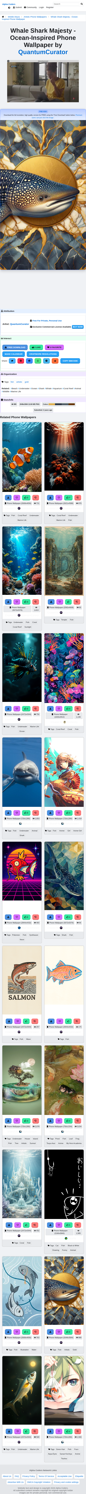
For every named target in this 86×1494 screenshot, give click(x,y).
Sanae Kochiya (66, 1454)
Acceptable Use (65, 1476)
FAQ (17, 1476)
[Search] (82, 4)
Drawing (55, 1250)
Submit (18, 7)
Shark (41, 388)
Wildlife (6, 391)
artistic (19, 382)
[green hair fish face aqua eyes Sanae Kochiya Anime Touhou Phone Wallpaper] (64, 1425)
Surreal (33, 1143)
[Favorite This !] (59, 1225)
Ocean (34, 388)
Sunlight (28, 627)
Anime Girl (77, 831)
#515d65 (65, 404)
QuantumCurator (43, 52)
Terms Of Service (46, 1476)
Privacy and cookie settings (66, 1482)
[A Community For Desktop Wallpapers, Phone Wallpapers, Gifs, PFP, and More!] (3, 17)
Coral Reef (68, 388)
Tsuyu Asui (51, 1143)
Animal (77, 388)
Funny (64, 1250)
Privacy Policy (28, 1476)
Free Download (16, 347)
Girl (69, 831)
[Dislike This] (77, 1225)
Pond (57, 1139)
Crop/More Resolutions (43, 354)
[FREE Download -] (50, 1225)
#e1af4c (52, 404)
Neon (22, 940)
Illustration (24, 1350)
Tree (16, 1143)
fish (12, 382)
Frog (77, 1139)
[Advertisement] (43, 288)
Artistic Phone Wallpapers (35, 17)
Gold (75, 1350)
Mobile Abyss (14, 17)
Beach (14, 388)
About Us (7, 1476)
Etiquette (79, 1476)
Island (35, 1139)
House (27, 1139)
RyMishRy (72, 722)
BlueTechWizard (30, 927)
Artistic (24, 1143)
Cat (57, 1246)
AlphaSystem (30, 823)
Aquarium (57, 388)
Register (50, 7)
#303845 (58, 404)
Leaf (71, 1139)
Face (76, 1449)
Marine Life (15, 391)
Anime (61, 831)
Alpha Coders (8, 4)
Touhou (64, 1459)
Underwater (24, 388)
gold (27, 382)
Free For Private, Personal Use (47, 321)
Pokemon (16, 935)
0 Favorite (55, 347)
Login (41, 7)
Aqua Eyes (52, 1454)
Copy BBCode (70, 361)
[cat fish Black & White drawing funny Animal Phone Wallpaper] (64, 1218)
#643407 (72, 404)
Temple (64, 620)
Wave (28, 1039)
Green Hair (60, 1449)
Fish (13, 515)
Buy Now (78, 327)
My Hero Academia (74, 1143)
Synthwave (33, 935)
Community (31, 7)
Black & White (73, 1246)
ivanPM (72, 1238)
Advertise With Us (16, 1482)
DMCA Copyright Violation (39, 1482)
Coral (34, 622)
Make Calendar (14, 354)
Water (34, 1350)
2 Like (37, 347)
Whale (48, 388)
